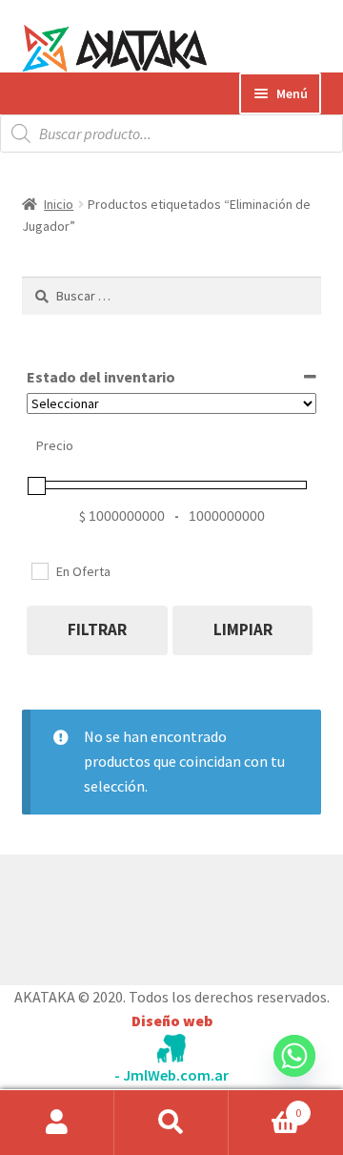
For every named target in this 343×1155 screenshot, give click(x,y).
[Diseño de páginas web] (171, 1048)
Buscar (171, 1122)
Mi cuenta (57, 1122)
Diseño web (171, 1020)
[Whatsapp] (294, 1074)
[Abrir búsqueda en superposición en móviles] (171, 133)
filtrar (97, 629)
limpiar (242, 629)
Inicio (58, 204)
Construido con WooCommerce (123, 914)
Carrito (265, 1106)
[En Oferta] (39, 570)
